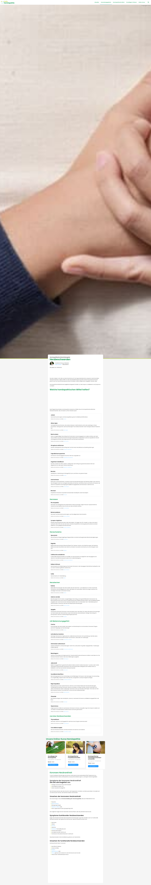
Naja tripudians (66, 692)
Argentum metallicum (68, 467)
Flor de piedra (66, 508)
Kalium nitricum (66, 569)
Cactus (65, 629)
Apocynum (66, 539)
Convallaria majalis (67, 731)
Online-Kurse (142, 2)
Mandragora (66, 658)
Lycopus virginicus (67, 527)
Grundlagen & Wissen (131, 2)
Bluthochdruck (55, 803)
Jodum (65, 418)
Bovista (65, 475)
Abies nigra (66, 430)
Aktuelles (97, 2)
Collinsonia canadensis (68, 560)
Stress (53, 853)
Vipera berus (66, 711)
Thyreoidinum (66, 723)
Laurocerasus (66, 486)
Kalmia (65, 592)
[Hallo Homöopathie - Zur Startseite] (7, 2)
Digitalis (65, 550)
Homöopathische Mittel (118, 2)
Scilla (65, 577)
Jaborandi (65, 669)
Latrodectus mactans (68, 639)
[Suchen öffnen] (148, 2)
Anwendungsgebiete (106, 2)
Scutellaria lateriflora (67, 679)
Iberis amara (66, 441)
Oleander (65, 701)
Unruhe (53, 825)
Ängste (53, 849)
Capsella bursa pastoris (68, 457)
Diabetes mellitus (56, 807)
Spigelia (65, 616)
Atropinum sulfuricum (68, 449)
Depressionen (55, 851)
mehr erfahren (52, 764)
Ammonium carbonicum (68, 649)
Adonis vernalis (66, 605)
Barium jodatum (67, 516)
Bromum (65, 494)
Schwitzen (54, 829)
